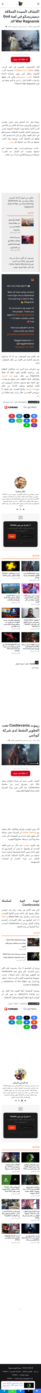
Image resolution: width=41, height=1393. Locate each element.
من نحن (36, 1371)
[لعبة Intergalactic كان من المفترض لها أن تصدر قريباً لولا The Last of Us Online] (11, 637)
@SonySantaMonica (24, 315)
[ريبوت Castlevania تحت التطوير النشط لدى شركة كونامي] (30, 566)
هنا (38, 396)
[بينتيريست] (12, 416)
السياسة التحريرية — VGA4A (12, 1371)
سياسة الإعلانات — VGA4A (20, 1375)
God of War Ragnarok (21, 402)
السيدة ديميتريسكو (8, 402)
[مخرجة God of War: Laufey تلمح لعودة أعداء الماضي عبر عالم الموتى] (28, 240)
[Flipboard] (11, 407)
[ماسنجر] (26, 421)
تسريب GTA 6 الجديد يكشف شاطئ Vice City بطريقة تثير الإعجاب (12, 598)
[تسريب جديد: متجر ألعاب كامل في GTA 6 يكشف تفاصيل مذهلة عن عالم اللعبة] (30, 588)
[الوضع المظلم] (3, 4)
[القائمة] (38, 4)
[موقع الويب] (23, 509)
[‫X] (26, 416)
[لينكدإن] (19, 416)
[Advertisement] (20, 103)
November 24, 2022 (24, 347)
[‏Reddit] (34, 421)
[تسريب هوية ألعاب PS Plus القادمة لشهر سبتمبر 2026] (11, 566)
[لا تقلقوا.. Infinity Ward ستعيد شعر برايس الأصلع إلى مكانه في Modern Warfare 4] (30, 613)
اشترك (12, 536)
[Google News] (30, 407)
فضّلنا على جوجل (19, 59)
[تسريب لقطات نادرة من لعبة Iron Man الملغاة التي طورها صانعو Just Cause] (30, 637)
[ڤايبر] (34, 425)
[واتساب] (19, 421)
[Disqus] (20, 687)
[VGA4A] (20, 4)
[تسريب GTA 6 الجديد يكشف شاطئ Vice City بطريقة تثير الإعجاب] (11, 588)
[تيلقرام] (12, 421)
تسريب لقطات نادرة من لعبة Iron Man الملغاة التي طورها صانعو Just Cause (30, 647)
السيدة (24, 77)
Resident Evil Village (23, 70)
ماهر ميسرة (20, 491)
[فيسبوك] (34, 416)
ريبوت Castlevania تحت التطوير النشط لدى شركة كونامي (31, 575)
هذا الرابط (7, 376)
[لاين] (26, 425)
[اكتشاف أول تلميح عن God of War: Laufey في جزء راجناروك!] (28, 222)
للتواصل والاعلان (27, 1371)
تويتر (11, 142)
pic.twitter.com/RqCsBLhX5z (20, 334)
